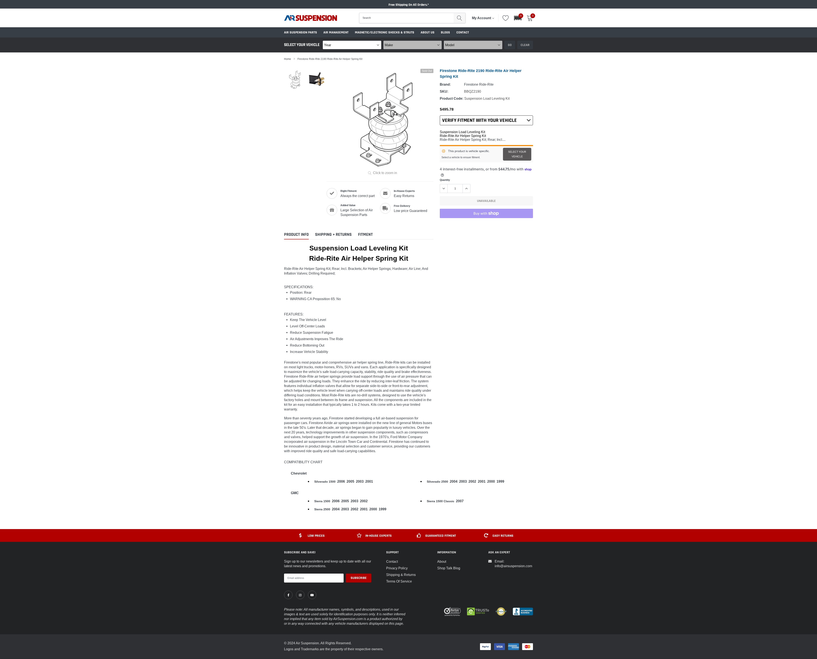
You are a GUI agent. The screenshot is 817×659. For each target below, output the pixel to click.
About (441, 561)
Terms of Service (399, 581)
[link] (288, 595)
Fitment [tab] (365, 234)
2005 (350, 481)
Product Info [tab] (296, 234)
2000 (491, 481)
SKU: (444, 91)
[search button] (459, 18)
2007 (460, 501)
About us (427, 32)
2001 (369, 481)
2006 (341, 481)
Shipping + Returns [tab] (333, 234)
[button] (517, 18)
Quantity (445, 179)
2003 (360, 481)
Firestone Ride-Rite (479, 84)
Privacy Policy (397, 568)
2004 (453, 481)
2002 (472, 481)
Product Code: (451, 98)
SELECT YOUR (517, 154)
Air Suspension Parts (300, 32)
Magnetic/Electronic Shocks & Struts (384, 32)
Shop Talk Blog (448, 568)
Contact (462, 32)
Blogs (445, 32)
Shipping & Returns (401, 575)
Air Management (336, 32)
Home (287, 58)
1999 (500, 481)
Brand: (445, 84)
